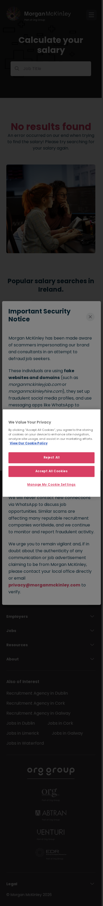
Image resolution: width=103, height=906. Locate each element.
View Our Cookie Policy (29, 443)
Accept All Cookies (51, 471)
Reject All (52, 457)
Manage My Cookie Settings (51, 484)
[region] (52, 453)
